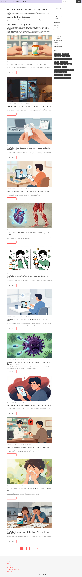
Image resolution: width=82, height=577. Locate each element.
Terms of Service (10, 565)
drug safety (56, 61)
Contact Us (9, 571)
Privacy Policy (10, 567)
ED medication (63, 72)
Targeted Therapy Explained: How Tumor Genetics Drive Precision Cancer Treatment (29, 363)
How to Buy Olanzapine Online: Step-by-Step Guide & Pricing (28, 191)
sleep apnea (56, 72)
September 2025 (58, 46)
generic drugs (65, 53)
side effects (67, 56)
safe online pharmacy (67, 59)
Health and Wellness (58, 14)
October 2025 (57, 44)
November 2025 (58, 42)
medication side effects (69, 69)
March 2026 (57, 34)
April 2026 (56, 32)
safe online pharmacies (67, 64)
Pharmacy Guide (58, 11)
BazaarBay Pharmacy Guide (13, 1)
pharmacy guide (57, 67)
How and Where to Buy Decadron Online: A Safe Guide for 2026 (28, 320)
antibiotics (64, 67)
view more (11, 72)
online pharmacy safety (58, 56)
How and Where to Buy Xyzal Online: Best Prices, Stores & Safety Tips (29, 489)
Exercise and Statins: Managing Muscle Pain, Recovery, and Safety (28, 233)
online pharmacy (57, 53)
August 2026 (57, 25)
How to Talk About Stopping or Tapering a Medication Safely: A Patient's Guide (29, 148)
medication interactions (58, 69)
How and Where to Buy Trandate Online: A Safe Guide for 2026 (29, 405)
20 (37, 548)
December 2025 (58, 40)
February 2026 (57, 36)
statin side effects (64, 61)
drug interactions (57, 59)
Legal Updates (57, 18)
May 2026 (56, 31)
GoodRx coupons (57, 64)
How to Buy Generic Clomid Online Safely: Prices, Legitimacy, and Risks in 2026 (28, 532)
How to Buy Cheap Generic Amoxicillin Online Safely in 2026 (28, 447)
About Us (9, 563)
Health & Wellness (58, 12)
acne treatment (67, 75)
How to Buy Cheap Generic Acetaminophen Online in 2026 (28, 65)
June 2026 (56, 29)
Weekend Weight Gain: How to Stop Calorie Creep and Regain (29, 106)
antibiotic (56, 77)
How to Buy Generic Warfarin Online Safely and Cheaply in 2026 (27, 276)
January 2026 (57, 38)
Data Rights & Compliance (13, 569)
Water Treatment (58, 16)
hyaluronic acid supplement (65, 77)
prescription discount (58, 75)
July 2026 (56, 27)
